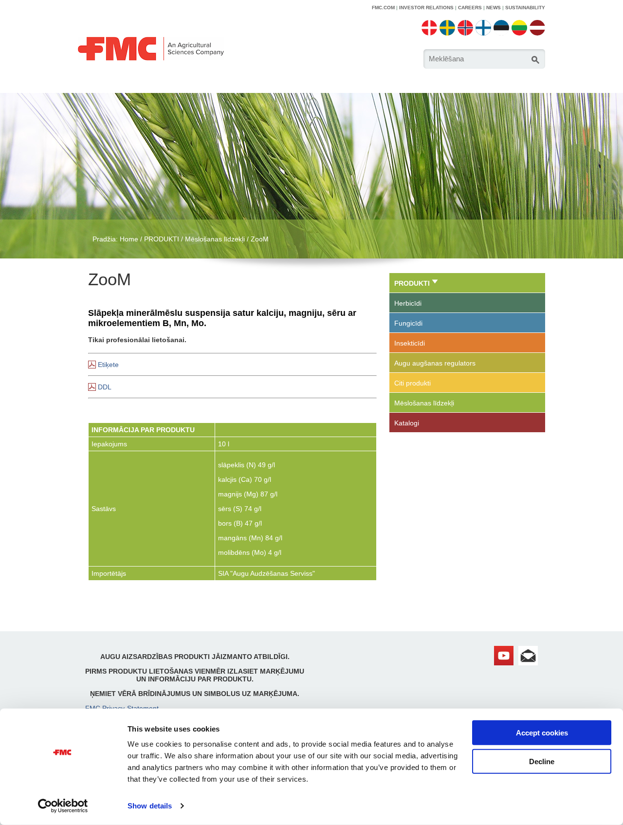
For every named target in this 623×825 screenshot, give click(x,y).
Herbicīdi (407, 303)
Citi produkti (412, 383)
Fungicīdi (408, 323)
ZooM (260, 239)
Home (129, 239)
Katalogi (406, 423)
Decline (541, 761)
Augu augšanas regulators (435, 363)
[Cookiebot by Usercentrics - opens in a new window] (63, 806)
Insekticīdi (409, 343)
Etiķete (108, 364)
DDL (104, 387)
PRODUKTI (161, 239)
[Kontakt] (528, 650)
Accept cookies (542, 733)
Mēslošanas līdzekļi (215, 239)
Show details (150, 806)
